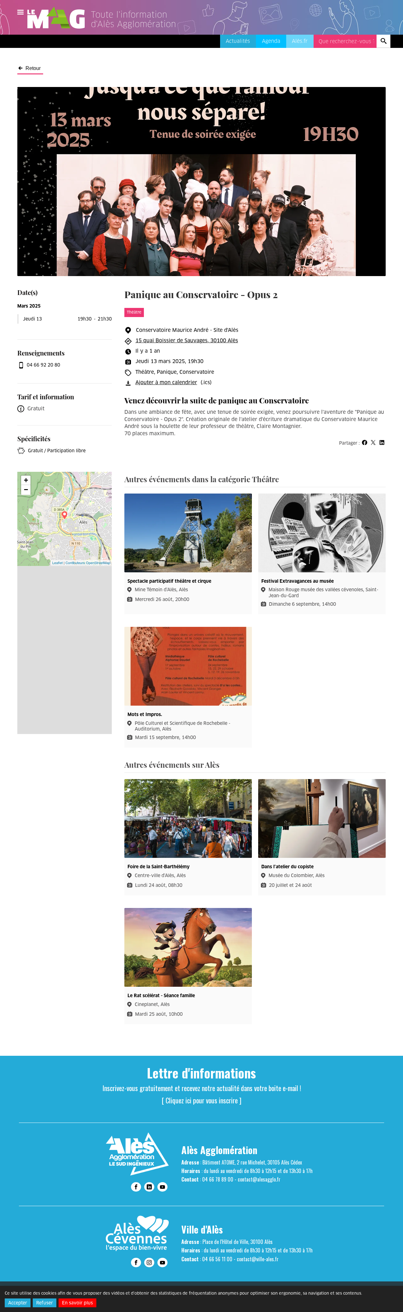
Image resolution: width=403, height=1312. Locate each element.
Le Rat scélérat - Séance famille (161, 995)
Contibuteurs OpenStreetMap (87, 562)
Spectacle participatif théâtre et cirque (169, 581)
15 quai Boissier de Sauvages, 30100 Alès (186, 340)
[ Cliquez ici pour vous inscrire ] (201, 1100)
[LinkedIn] (149, 1187)
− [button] (26, 490)
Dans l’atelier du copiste (287, 867)
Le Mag (58, 17)
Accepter (17, 1303)
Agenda (271, 41)
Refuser (44, 1303)
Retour (33, 68)
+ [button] (26, 480)
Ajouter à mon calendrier (166, 382)
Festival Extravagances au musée (297, 581)
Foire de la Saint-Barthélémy (159, 867)
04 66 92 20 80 (43, 365)
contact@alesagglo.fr (259, 1179)
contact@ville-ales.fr (258, 1259)
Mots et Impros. (145, 714)
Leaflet (57, 562)
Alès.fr (300, 41)
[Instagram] (149, 1262)
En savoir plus (77, 1303)
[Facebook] (136, 1187)
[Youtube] (162, 1187)
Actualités (238, 41)
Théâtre (134, 312)
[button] (364, 443)
